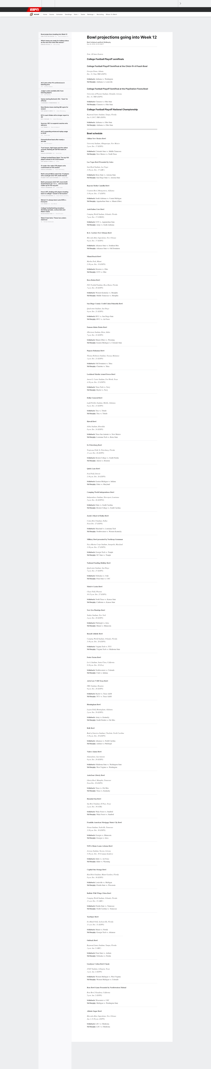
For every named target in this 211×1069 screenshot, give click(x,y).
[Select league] (35, 3)
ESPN (34, 9)
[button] (175, 9)
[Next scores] (180, 3)
